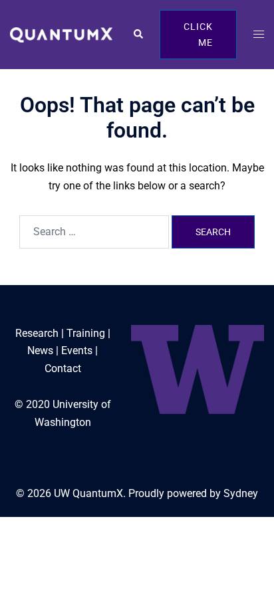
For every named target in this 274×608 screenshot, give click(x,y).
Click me (198, 34)
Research (37, 333)
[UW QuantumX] (61, 34)
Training (86, 333)
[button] (137, 34)
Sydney (240, 493)
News (40, 350)
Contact (63, 368)
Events (76, 350)
